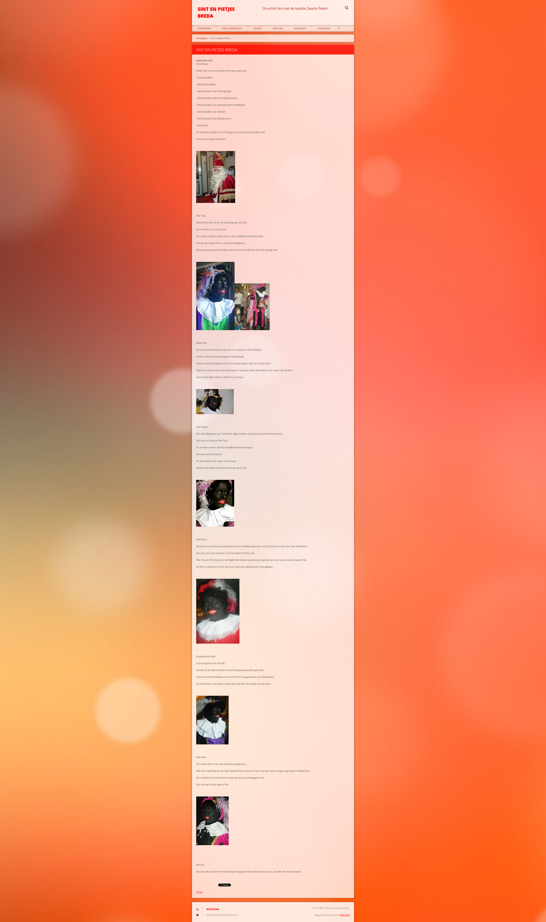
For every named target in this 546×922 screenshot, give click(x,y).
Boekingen (300, 28)
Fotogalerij (323, 28)
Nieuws (257, 28)
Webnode (344, 915)
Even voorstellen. (232, 28)
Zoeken (346, 8)
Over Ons (278, 28)
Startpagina (204, 28)
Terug (199, 892)
